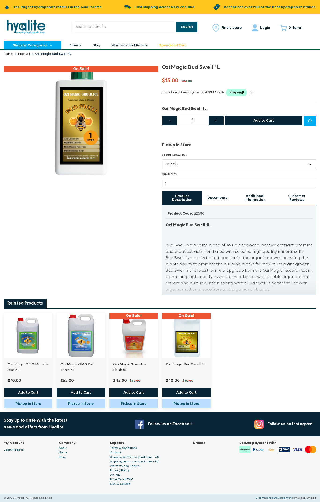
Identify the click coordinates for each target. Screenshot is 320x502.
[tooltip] (310, 121)
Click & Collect (120, 484)
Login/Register (14, 449)
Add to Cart (263, 121)
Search (187, 27)
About (63, 448)
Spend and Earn (172, 45)
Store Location (175, 155)
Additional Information (255, 198)
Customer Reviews (296, 198)
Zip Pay (115, 474)
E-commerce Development (274, 497)
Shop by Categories (30, 45)
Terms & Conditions (123, 448)
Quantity (169, 174)
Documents (217, 198)
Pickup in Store (28, 404)
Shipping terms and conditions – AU (134, 457)
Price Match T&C (121, 479)
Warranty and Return (129, 45)
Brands (75, 45)
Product (24, 54)
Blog (96, 45)
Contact (115, 452)
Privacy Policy (120, 470)
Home (8, 54)
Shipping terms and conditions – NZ (134, 461)
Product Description (182, 198)
